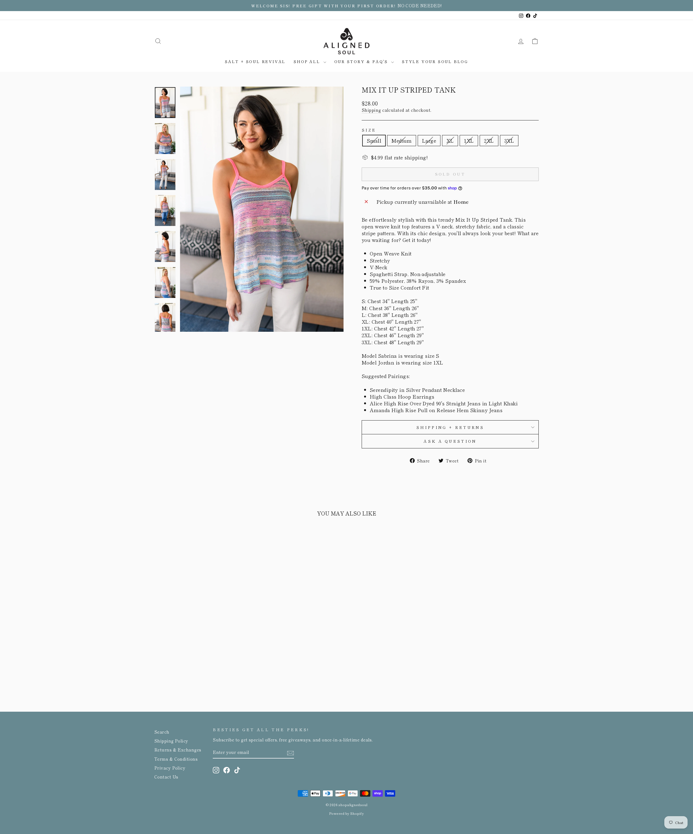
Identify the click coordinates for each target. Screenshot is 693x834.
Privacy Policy (169, 768)
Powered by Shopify (346, 813)
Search (161, 732)
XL (450, 140)
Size (369, 130)
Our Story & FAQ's (362, 61)
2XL (489, 140)
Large (429, 140)
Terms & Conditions (176, 759)
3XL (509, 140)
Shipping (371, 110)
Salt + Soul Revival (255, 61)
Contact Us (166, 777)
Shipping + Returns (450, 427)
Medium (401, 140)
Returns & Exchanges (177, 750)
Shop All (308, 61)
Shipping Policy (171, 741)
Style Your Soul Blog (435, 61)
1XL (469, 140)
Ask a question (450, 441)
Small (374, 140)
